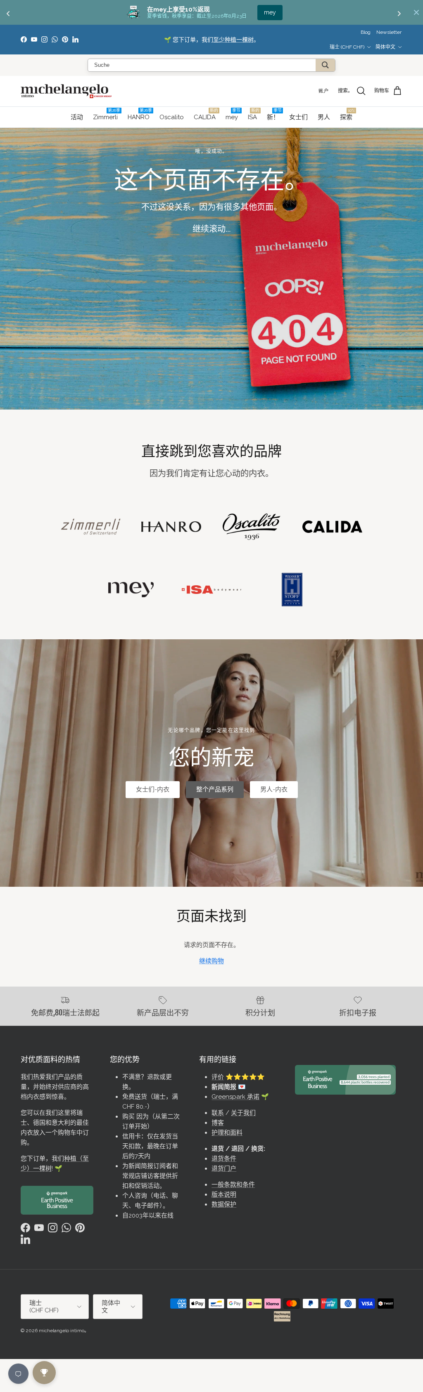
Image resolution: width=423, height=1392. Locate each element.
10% (269, 12)
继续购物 (211, 961)
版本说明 (224, 1194)
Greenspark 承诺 (235, 1096)
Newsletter (389, 32)
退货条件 (224, 1158)
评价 (218, 1077)
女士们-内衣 (152, 789)
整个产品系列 (214, 789)
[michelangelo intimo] (66, 91)
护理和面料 (227, 1132)
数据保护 (224, 1204)
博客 (218, 1122)
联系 (218, 1112)
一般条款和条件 (233, 1184)
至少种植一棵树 (233, 39)
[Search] (325, 65)
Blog (366, 32)
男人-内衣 (274, 789)
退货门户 (224, 1168)
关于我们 (243, 1112)
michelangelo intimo (61, 1330)
